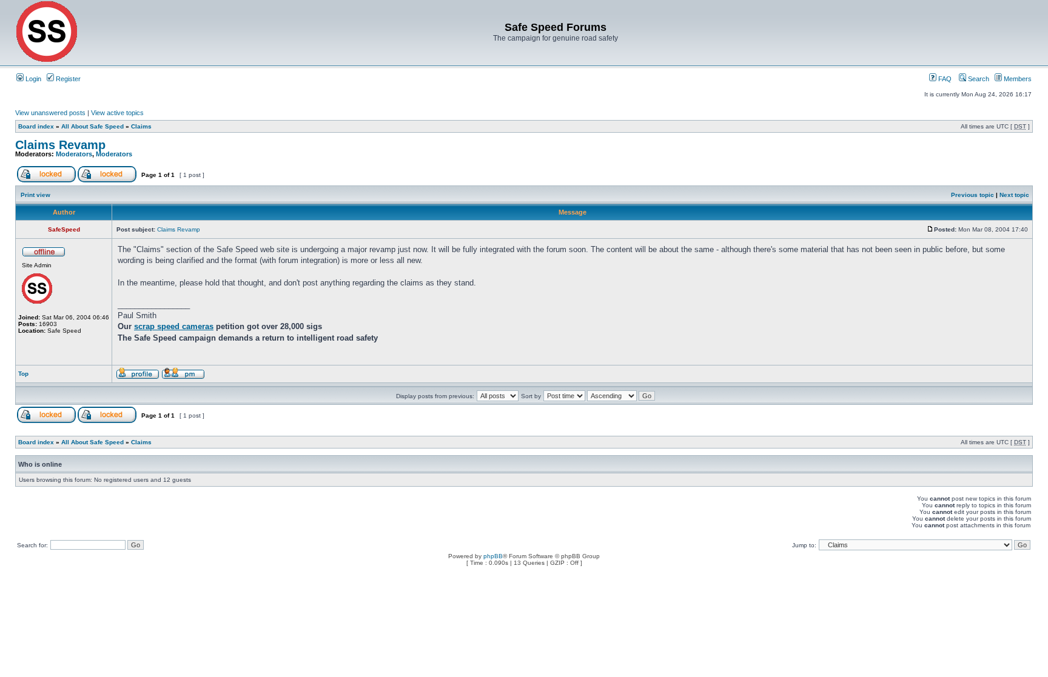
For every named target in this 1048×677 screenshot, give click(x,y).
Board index (36, 126)
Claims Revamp (60, 145)
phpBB (493, 556)
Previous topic (972, 195)
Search (977, 78)
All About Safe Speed (92, 126)
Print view (35, 195)
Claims (141, 126)
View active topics (117, 112)
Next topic (1014, 195)
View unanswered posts (50, 112)
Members (1017, 78)
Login (32, 78)
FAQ (944, 78)
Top (23, 373)
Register (67, 78)
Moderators (74, 154)
